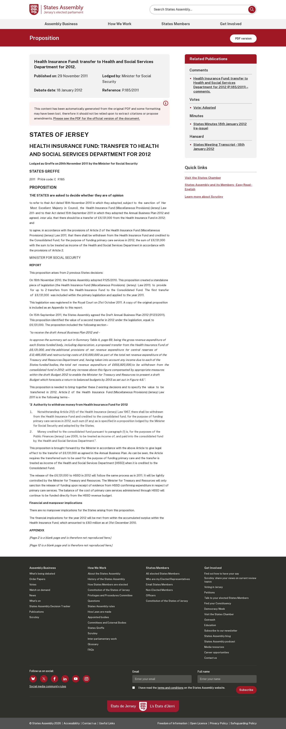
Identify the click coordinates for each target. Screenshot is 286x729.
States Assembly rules (101, 606)
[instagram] (86, 679)
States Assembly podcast (219, 641)
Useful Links (107, 723)
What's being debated (42, 573)
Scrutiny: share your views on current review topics (230, 580)
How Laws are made (99, 611)
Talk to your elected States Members (226, 598)
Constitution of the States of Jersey (109, 590)
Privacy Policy (219, 723)
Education (210, 625)
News (32, 595)
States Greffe (96, 627)
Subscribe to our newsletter (220, 630)
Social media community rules (47, 686)
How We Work (119, 24)
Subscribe (246, 689)
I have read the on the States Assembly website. (181, 687)
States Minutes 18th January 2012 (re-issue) (220, 126)
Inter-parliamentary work (102, 638)
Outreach (209, 619)
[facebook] (54, 679)
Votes (32, 584)
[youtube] (75, 679)
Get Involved (230, 24)
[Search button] (252, 9)
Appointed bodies (98, 617)
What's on (35, 600)
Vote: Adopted (204, 108)
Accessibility (72, 723)
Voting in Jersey (213, 587)
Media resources (214, 647)
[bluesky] (33, 679)
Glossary (93, 644)
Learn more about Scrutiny (204, 196)
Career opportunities (216, 652)
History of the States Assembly (106, 579)
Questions (94, 600)
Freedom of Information (172, 723)
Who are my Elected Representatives (168, 579)
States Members (175, 24)
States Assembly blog (217, 636)
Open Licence (198, 723)
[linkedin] (65, 679)
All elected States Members (163, 573)
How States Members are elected (108, 584)
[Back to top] (276, 716)
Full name (203, 671)
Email (135, 671)
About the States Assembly (104, 573)
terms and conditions (170, 687)
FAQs (91, 649)
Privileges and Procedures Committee (110, 595)
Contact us (210, 657)
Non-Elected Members (159, 590)
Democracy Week (214, 608)
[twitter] (43, 679)
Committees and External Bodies (107, 622)
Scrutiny (34, 617)
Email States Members (159, 584)
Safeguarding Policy (244, 723)
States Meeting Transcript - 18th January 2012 (219, 147)
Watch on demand (39, 590)
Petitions (209, 592)
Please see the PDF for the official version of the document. (96, 118)
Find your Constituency (217, 603)
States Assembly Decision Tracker (49, 606)
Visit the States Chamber (203, 177)
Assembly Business (61, 24)
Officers (151, 595)
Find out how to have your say (221, 573)
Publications (36, 611)
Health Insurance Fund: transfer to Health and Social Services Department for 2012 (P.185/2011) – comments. (220, 84)
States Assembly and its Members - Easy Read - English (218, 187)
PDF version (243, 38)
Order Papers (37, 579)
